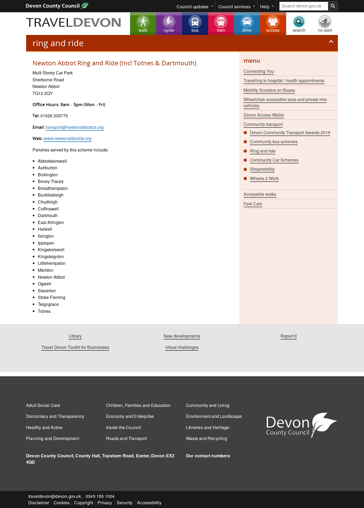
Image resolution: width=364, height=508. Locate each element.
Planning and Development (52, 438)
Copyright (83, 502)
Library (75, 336)
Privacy (105, 502)
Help (264, 6)
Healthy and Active (44, 427)
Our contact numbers (208, 456)
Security (125, 502)
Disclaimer (38, 502)
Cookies (62, 502)
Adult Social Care (43, 405)
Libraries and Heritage (207, 427)
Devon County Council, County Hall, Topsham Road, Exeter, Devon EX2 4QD (100, 459)
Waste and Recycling (206, 438)
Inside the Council (123, 427)
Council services (234, 6)
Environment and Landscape (214, 416)
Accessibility (149, 502)
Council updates (192, 6)
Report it (289, 336)
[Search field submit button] (333, 6)
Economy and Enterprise (130, 416)
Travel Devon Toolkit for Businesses (75, 347)
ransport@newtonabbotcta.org (75, 127)
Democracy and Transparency (55, 416)
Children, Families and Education (138, 405)
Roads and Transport (126, 438)
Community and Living (207, 405)
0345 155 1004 (100, 496)
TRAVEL (74, 23)
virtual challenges (182, 347)
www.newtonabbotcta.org (67, 138)
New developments (182, 336)
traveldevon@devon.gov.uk (54, 496)
